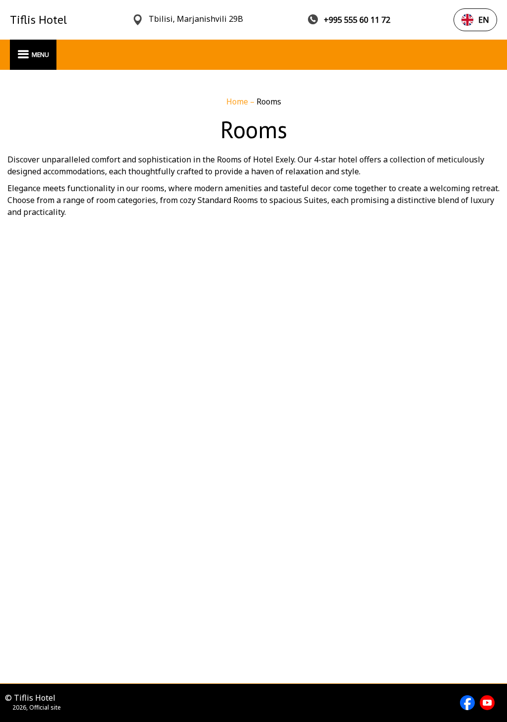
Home (238, 101)
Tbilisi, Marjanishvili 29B (196, 19)
